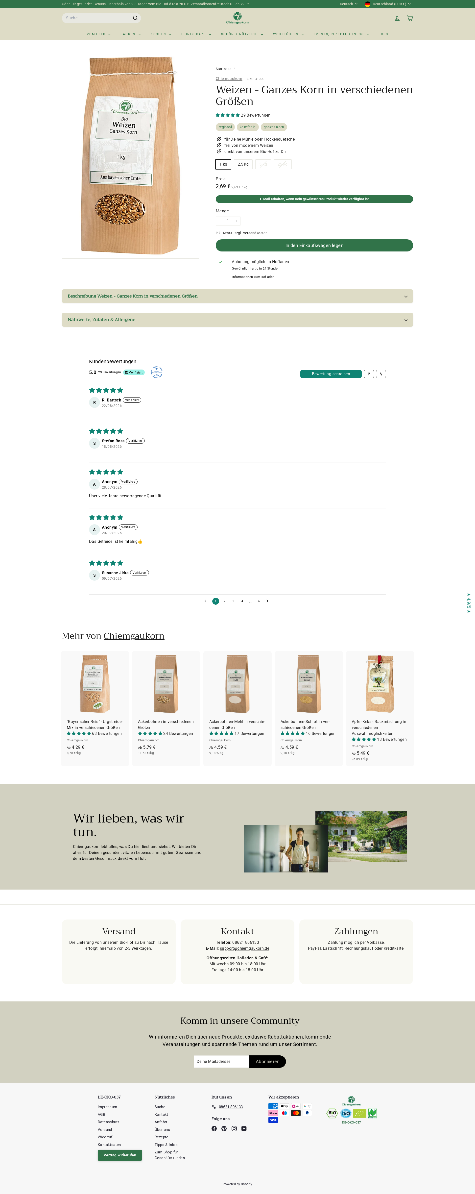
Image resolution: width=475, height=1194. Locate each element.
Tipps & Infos (166, 1145)
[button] (228, 115)
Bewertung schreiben (331, 374)
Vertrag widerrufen (120, 1155)
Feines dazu (194, 34)
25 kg (284, 165)
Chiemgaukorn (229, 78)
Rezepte (161, 1137)
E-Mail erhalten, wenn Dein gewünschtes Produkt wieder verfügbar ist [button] (314, 199)
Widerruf (105, 1137)
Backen (128, 34)
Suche (160, 1107)
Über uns (162, 1129)
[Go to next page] (269, 601)
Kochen (159, 34)
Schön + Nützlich (240, 34)
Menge (222, 210)
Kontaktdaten (109, 1145)
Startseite (224, 69)
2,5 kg (243, 164)
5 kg (265, 165)
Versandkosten (255, 233)
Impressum (107, 1107)
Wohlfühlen (286, 34)
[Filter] (369, 374)
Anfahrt (161, 1122)
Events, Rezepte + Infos (339, 34)
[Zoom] (130, 155)
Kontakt (161, 1114)
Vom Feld (97, 34)
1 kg (223, 164)
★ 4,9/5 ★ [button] (469, 603)
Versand (105, 1129)
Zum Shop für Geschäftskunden (170, 1155)
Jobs (383, 34)
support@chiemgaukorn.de (244, 948)
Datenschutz (108, 1122)
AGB (101, 1114)
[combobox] (101, 18)
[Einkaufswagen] (410, 18)
